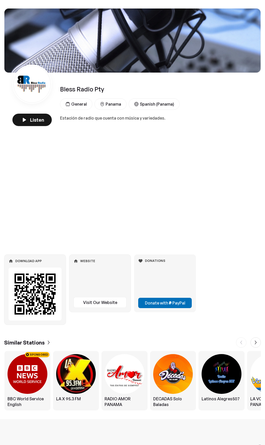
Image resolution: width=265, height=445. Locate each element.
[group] (132, 381)
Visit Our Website (100, 302)
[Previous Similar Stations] (241, 342)
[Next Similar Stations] (256, 342)
